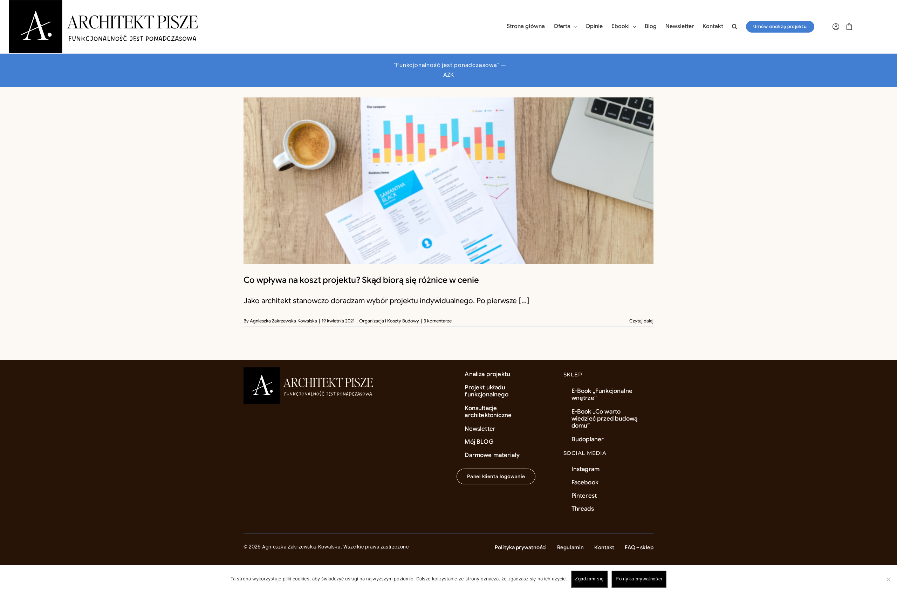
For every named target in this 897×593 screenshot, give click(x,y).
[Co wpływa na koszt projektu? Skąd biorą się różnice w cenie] (448, 180)
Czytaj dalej (641, 321)
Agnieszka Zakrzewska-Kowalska (283, 321)
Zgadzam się (589, 578)
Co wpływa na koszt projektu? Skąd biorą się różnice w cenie (361, 280)
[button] (734, 26)
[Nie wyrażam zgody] (888, 579)
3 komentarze (438, 321)
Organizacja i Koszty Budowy (389, 321)
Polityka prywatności (639, 578)
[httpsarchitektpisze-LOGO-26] (310, 370)
